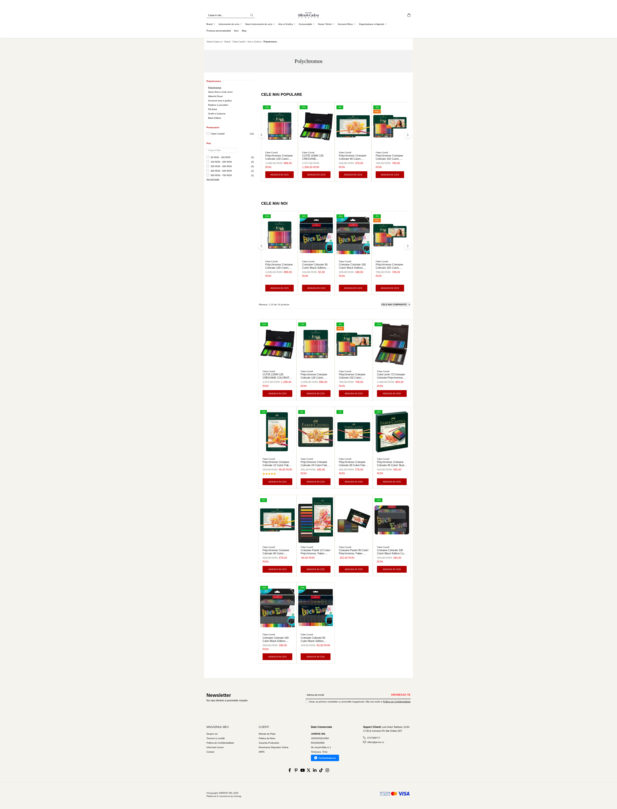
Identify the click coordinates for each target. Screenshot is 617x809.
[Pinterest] (296, 770)
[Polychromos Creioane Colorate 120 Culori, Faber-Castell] (279, 126)
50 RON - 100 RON (220, 157)
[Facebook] (290, 770)
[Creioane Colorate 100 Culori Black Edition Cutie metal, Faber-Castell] (392, 520)
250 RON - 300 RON (221, 166)
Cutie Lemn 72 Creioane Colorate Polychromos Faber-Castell (391, 376)
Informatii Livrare (215, 747)
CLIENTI (264, 727)
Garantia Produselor (269, 743)
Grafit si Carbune (216, 113)
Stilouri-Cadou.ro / (215, 41)
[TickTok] (321, 770)
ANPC (262, 752)
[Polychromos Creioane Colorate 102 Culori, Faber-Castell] (390, 126)
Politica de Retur (267, 738)
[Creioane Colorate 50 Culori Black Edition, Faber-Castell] (316, 235)
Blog (244, 30)
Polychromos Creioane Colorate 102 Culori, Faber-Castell (389, 157)
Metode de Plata (267, 734)
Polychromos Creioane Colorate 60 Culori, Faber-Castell (352, 157)
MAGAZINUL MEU (217, 727)
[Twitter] (308, 770)
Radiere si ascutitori (218, 105)
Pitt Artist (212, 109)
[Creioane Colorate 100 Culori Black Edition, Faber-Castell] (353, 235)
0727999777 (373, 738)
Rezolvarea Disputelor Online (273, 747)
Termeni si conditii (215, 738)
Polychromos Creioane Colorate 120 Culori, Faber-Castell (279, 157)
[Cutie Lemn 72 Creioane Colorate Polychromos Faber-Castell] (392, 344)
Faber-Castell (217, 133)
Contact (210, 752)
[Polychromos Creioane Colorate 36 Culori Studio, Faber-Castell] (392, 431)
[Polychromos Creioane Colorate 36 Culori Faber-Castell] (353, 431)
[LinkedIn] (315, 770)
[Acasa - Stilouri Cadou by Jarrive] (308, 15)
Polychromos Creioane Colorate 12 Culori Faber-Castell (277, 463)
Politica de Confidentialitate (397, 701)
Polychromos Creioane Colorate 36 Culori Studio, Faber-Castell (392, 463)
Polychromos (214, 87)
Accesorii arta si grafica (220, 100)
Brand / (228, 41)
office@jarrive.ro (375, 742)
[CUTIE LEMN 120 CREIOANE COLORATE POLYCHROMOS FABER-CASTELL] (316, 126)
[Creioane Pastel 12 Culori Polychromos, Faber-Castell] (315, 520)
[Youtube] (302, 770)
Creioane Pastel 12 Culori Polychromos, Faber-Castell (315, 552)
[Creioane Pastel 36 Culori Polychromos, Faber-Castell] (353, 520)
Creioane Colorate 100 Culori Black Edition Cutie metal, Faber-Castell (392, 552)
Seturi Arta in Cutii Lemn (220, 92)
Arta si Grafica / (255, 41)
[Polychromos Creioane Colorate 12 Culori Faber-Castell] (277, 431)
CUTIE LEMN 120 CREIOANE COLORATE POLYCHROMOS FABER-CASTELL (312, 157)
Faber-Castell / (239, 41)
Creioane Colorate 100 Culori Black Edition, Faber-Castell (352, 266)
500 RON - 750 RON (221, 175)
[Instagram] (327, 770)
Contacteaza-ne (327, 758)
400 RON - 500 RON (221, 171)
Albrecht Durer (215, 96)
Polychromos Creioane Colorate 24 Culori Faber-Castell (315, 463)
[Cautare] (252, 15)
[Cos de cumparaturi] (409, 15)
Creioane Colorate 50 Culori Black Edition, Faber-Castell (314, 266)
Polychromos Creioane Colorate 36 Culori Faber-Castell (353, 463)
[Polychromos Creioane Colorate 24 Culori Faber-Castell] (315, 431)
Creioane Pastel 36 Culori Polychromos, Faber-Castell (353, 552)
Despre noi (212, 734)
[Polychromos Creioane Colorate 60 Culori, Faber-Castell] (353, 126)
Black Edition (214, 118)
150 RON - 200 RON (221, 162)
